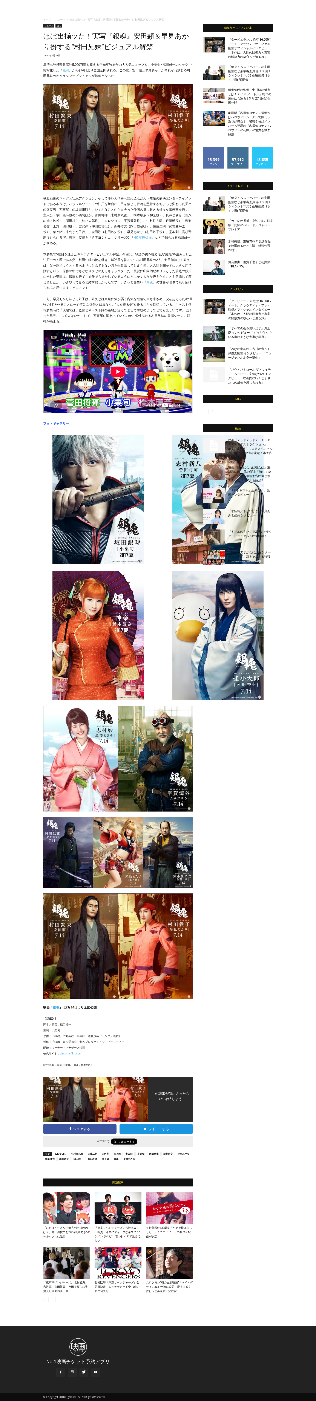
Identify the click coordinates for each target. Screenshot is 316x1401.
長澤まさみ (129, 1158)
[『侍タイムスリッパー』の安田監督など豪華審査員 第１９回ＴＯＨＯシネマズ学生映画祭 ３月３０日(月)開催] (214, 72)
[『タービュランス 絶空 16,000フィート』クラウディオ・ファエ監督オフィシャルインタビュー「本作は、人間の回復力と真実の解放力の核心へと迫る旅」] (214, 44)
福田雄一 (78, 1158)
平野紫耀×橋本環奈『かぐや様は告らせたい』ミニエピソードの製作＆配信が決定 (169, 1232)
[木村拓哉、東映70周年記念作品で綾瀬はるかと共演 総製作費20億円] (214, 246)
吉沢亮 (105, 1153)
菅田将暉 (92, 1158)
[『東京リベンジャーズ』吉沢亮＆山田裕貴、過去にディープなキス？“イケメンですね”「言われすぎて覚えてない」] (118, 1208)
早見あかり (183, 1153)
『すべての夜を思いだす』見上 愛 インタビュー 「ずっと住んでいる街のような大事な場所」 (250, 333)
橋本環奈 (64, 1158)
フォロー (238, 148)
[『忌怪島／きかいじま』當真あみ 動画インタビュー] (214, 516)
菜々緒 (105, 1158)
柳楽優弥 (50, 1158)
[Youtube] (95, 1372)
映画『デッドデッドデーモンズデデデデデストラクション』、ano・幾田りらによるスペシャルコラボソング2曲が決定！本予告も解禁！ (250, 448)
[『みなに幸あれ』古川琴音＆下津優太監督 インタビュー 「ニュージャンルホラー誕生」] (214, 354)
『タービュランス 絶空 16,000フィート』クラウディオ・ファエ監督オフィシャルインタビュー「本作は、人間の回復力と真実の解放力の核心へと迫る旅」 (250, 48)
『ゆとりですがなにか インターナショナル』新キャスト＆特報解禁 (249, 557)
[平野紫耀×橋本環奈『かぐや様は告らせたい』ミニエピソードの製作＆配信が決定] (169, 1208)
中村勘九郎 (77, 1153)
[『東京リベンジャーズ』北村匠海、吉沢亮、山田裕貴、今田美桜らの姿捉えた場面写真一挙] (66, 1263)
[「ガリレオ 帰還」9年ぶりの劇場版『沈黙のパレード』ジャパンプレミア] (214, 226)
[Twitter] (84, 1372)
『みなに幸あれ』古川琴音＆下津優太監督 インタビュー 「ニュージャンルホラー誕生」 (250, 353)
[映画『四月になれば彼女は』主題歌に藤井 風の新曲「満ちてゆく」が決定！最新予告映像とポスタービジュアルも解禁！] (214, 472)
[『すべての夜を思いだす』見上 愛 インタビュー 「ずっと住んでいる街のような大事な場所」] (214, 333)
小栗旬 (140, 1153)
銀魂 (66, 70)
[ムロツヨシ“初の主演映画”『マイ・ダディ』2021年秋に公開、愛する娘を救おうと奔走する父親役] (169, 1263)
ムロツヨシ (60, 1153)
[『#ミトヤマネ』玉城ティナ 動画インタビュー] (214, 495)
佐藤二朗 (92, 1153)
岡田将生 (154, 1153)
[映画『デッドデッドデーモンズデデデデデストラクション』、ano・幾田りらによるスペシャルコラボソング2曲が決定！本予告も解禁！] (214, 445)
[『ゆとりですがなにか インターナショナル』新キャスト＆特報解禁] (214, 557)
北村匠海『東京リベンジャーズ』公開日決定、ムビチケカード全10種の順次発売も (117, 1287)
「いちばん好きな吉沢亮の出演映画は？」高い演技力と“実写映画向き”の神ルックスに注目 (66, 1232)
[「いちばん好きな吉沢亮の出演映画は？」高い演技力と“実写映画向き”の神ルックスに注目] (66, 1208)
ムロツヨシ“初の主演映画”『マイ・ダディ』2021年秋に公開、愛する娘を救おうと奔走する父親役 (169, 1287)
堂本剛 (117, 1153)
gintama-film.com (70, 1053)
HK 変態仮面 (142, 237)
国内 (59, 25)
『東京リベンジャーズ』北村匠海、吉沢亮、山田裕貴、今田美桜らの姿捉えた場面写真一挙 (65, 1287)
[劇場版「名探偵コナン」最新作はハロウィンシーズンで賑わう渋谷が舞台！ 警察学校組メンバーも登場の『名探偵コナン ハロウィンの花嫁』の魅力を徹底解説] (214, 118)
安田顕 (129, 1153)
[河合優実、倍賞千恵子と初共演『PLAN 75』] (214, 267)
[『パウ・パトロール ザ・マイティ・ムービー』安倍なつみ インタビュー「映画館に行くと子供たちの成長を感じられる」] (214, 374)
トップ (47, 19)
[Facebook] (60, 1372)
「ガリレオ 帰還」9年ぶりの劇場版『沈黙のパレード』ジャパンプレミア (250, 225)
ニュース (60, 19)
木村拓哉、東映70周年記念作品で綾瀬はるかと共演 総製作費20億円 (249, 246)
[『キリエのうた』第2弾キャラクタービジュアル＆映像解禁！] (214, 537)
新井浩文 (168, 1153)
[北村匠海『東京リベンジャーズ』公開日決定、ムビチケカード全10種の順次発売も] (118, 1263)
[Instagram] (72, 1372)
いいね (213, 148)
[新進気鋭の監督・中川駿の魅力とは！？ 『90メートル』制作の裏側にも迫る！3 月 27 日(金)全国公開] (214, 95)
